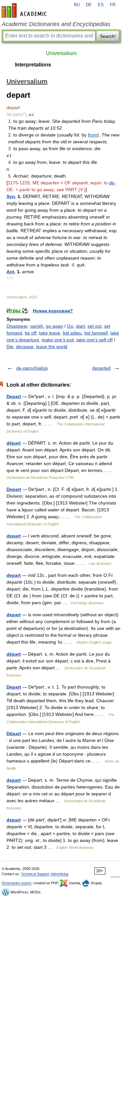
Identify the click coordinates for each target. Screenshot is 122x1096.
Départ (14, 733)
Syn (11, 196)
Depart (14, 396)
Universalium (61, 53)
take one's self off (94, 339)
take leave (49, 332)
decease (25, 346)
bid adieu (72, 332)
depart (14, 535)
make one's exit (58, 339)
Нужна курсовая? (53, 310)
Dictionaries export (16, 883)
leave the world (51, 346)
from (92, 134)
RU (77, 5)
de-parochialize (32, 368)
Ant (10, 271)
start (80, 326)
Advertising (59, 874)
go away (54, 326)
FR (112, 5)
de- (112, 182)
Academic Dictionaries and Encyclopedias (56, 24)
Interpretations (33, 64)
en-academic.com (25, 10)
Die (10, 346)
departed (101, 368)
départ (14, 443)
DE (89, 5)
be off (30, 332)
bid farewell (96, 332)
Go (70, 326)
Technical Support (35, 874)
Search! (108, 36)
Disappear (17, 326)
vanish (36, 326)
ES (101, 5)
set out (95, 326)
